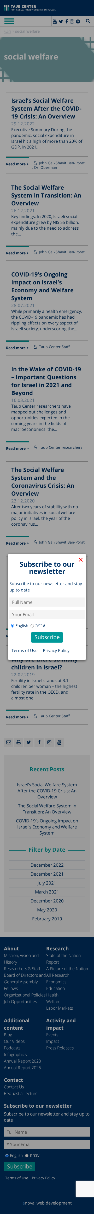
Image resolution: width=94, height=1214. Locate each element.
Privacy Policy (56, 650)
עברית (40, 625)
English (21, 625)
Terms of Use (24, 650)
